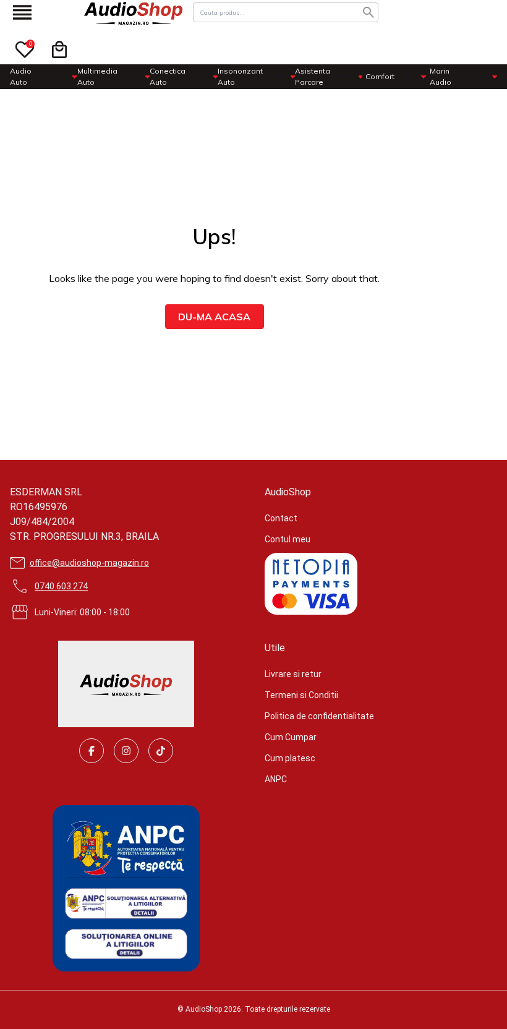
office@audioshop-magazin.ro (89, 563)
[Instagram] (126, 750)
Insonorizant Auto (240, 76)
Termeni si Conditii (301, 695)
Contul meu (287, 539)
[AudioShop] (133, 12)
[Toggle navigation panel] (22, 12)
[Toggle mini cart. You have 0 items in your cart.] (59, 49)
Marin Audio (440, 76)
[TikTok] (160, 750)
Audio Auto (21, 76)
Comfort (379, 76)
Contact (281, 518)
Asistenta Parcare (312, 76)
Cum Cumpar (291, 737)
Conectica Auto (167, 76)
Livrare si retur (293, 674)
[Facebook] (91, 750)
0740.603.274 (61, 586)
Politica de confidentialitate (319, 716)
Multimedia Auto (97, 76)
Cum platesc (290, 758)
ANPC (276, 779)
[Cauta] (368, 12)
